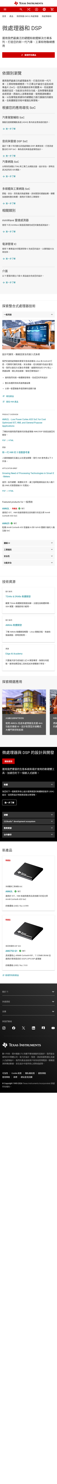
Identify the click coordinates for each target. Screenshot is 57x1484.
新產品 (14, 509)
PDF (4, 440)
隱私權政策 (30, 1073)
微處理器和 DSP (48, 16)
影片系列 (28, 600)
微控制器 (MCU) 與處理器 (27, 16)
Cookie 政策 (16, 1073)
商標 (15, 1077)
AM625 (5, 523)
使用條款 (6, 1077)
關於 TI (5, 992)
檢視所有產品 (30, 55)
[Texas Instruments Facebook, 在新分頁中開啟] (13, 1029)
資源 (28, 657)
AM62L (5, 508)
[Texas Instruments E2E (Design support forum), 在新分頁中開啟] (43, 1029)
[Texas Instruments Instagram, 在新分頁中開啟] (4, 1029)
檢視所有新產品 (12, 975)
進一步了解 (10, 129)
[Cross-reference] (29, 9)
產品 (11, 16)
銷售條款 (42, 1073)
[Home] (28, 3)
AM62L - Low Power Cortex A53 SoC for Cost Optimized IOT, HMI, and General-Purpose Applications (24, 422)
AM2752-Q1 (28, 942)
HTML (11, 440)
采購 (4, 1011)
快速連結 (6, 1002)
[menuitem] (21, 9)
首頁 (4, 16)
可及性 (5, 1073)
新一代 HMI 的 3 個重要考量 (16, 452)
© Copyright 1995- (12, 1083)
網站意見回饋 (26, 1077)
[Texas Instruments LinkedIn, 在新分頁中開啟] (33, 1029)
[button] (5, 9)
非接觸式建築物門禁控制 (24, 712)
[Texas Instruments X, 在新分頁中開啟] (23, 1029)
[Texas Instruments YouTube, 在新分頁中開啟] (53, 1029)
